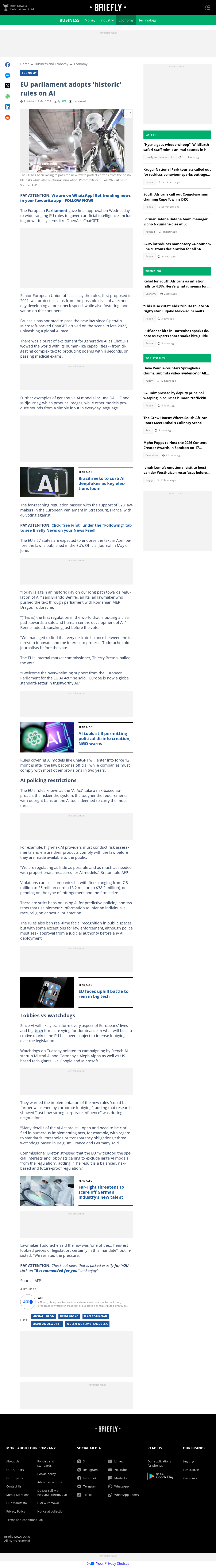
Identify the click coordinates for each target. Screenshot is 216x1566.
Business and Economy (51, 64)
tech (39, 1030)
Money (90, 20)
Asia (148, 430)
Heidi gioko (69, 1316)
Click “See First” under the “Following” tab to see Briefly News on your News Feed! (76, 528)
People (150, 182)
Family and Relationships (160, 157)
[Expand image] (128, 114)
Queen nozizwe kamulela (87, 1324)
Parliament (57, 210)
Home (24, 64)
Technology (148, 20)
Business (69, 20)
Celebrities (152, 455)
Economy (126, 20)
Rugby (149, 380)
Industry (107, 20)
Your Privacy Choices (112, 1563)
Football (150, 231)
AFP (64, 101)
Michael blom (43, 1316)
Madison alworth (47, 1324)
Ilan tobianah (95, 1316)
